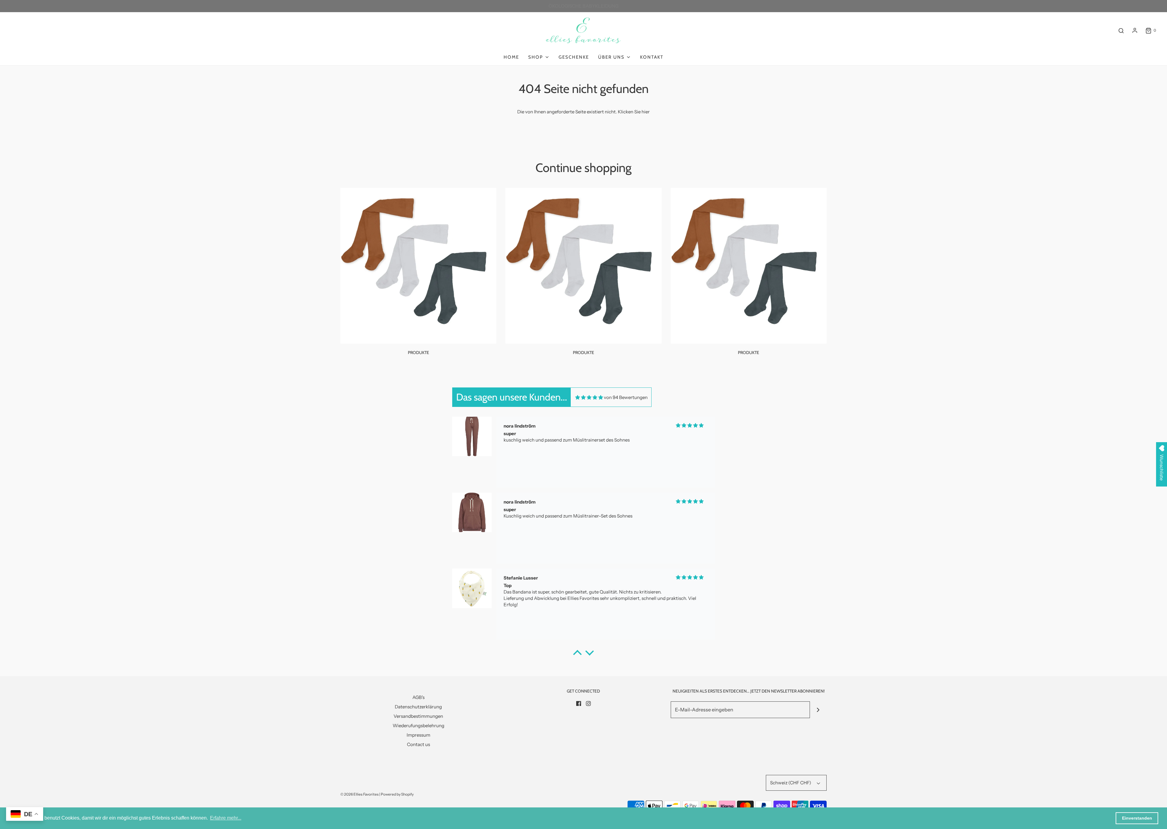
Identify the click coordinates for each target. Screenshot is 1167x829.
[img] (589, 397)
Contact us (418, 744)
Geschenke (574, 57)
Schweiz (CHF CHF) (791, 783)
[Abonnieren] (818, 709)
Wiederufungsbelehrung (418, 725)
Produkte (418, 352)
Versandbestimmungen (418, 716)
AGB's (418, 697)
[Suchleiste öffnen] (1121, 30)
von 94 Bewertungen (626, 397)
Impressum (418, 735)
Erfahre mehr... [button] (225, 817)
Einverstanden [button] (1137, 818)
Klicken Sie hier (634, 112)
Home (511, 57)
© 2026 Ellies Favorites (359, 794)
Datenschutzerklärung (418, 707)
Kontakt (651, 57)
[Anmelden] (1134, 30)
